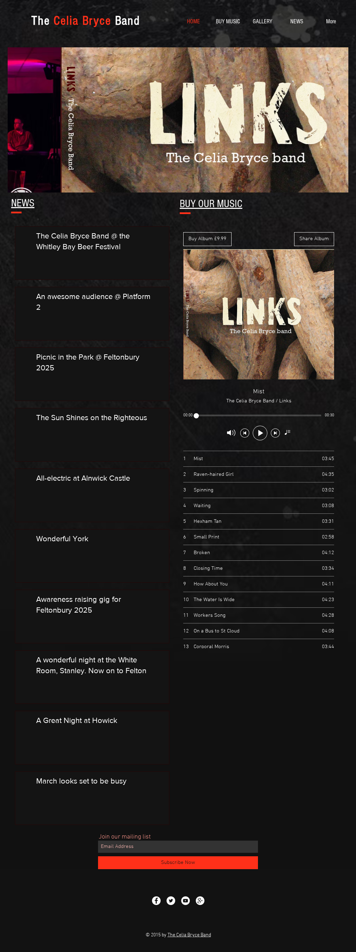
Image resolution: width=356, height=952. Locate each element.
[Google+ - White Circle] (200, 900)
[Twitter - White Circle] (171, 900)
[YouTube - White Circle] (185, 900)
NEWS (22, 203)
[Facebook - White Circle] (156, 900)
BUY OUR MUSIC (211, 204)
